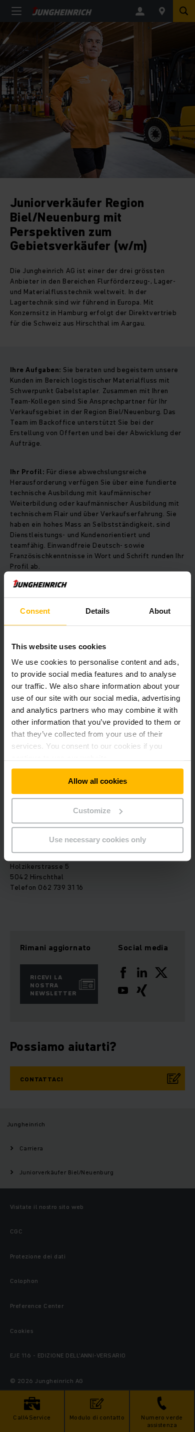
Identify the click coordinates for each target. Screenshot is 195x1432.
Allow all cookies (97, 781)
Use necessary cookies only (97, 840)
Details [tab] (98, 611)
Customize (91, 810)
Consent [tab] (35, 611)
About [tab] (160, 611)
